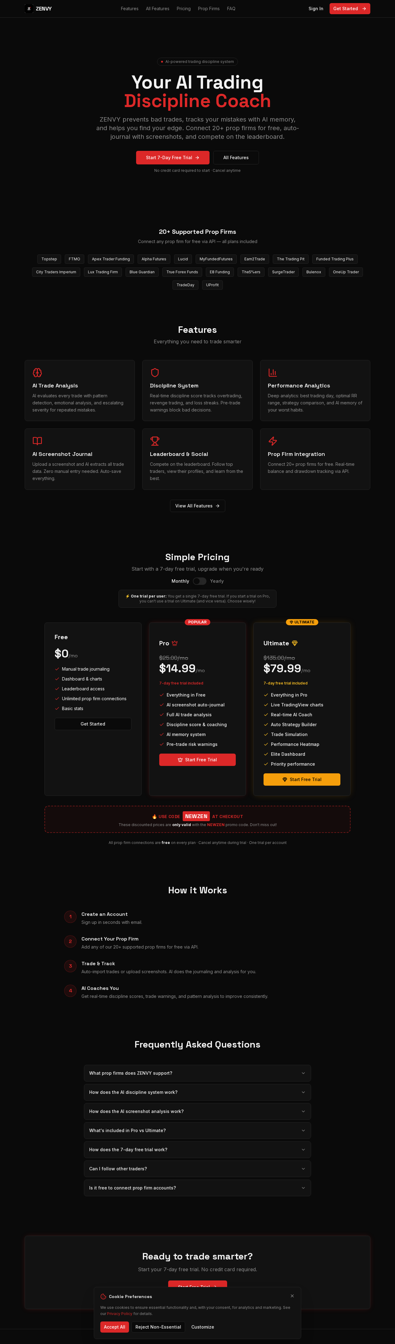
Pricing (184, 8)
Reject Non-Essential (158, 1327)
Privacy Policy (119, 1313)
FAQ (231, 8)
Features (130, 8)
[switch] (199, 581)
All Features (157, 8)
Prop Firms (209, 8)
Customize (202, 1327)
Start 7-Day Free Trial (169, 157)
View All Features (194, 505)
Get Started (345, 8)
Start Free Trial (201, 759)
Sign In (316, 8)
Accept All (114, 1327)
